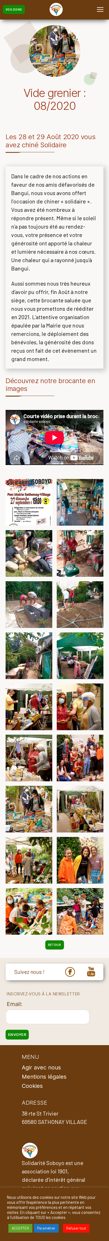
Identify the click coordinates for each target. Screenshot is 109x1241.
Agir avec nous (41, 1067)
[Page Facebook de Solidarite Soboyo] (70, 972)
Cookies (32, 1086)
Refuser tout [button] (76, 1228)
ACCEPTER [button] (20, 1228)
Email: (14, 1004)
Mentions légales (44, 1076)
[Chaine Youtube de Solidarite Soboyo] (91, 972)
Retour (54, 944)
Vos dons (14, 9)
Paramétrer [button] (46, 1228)
